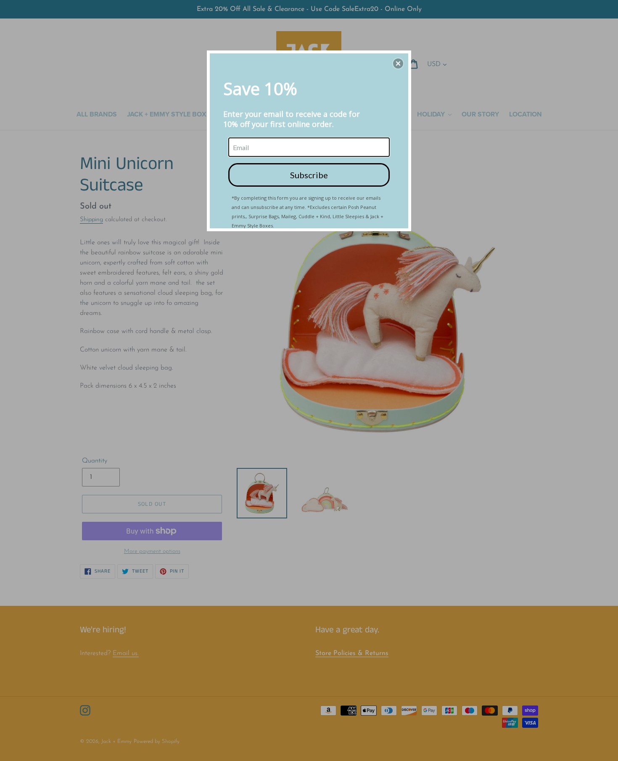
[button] (398, 63)
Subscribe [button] (309, 175)
